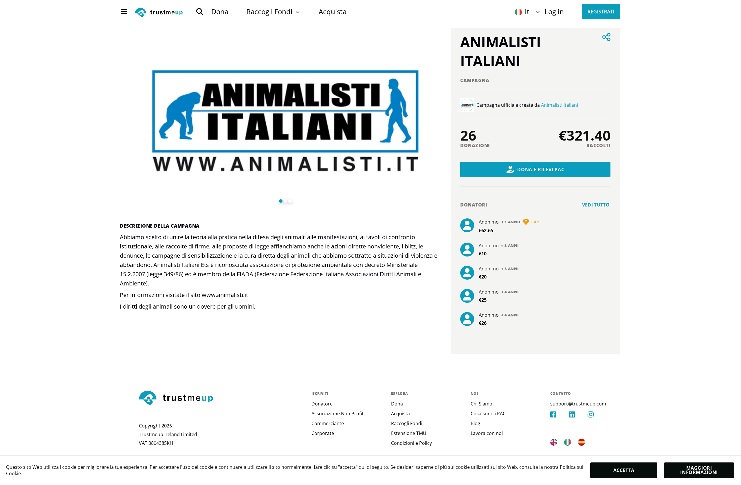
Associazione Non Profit (337, 413)
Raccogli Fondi (269, 11)
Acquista (332, 11)
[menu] (124, 11)
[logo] (159, 13)
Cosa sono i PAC (488, 413)
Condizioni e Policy (411, 443)
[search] (199, 11)
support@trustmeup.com (578, 403)
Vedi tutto (596, 205)
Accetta (623, 470)
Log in (554, 11)
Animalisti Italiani (559, 105)
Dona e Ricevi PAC (540, 169)
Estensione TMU (408, 433)
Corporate (322, 433)
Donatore (322, 403)
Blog (475, 423)
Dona (219, 11)
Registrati (601, 11)
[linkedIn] (578, 414)
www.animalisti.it (225, 295)
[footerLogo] (223, 398)
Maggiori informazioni (699, 470)
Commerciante (327, 423)
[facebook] (559, 414)
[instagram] (597, 414)
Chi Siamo (481, 403)
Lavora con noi (487, 433)
